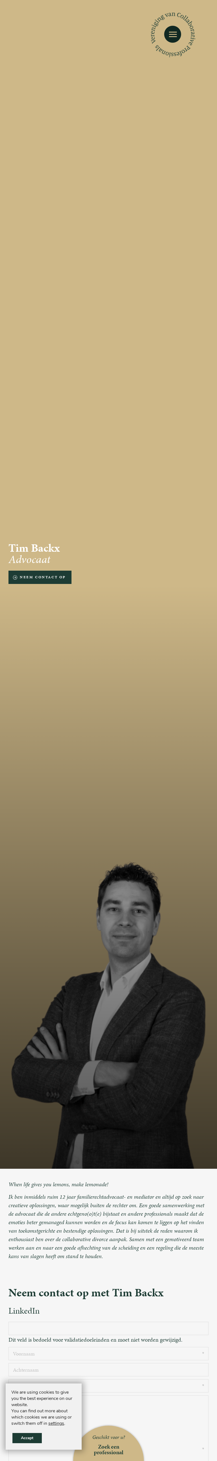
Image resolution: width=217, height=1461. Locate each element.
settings (56, 1423)
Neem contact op (43, 577)
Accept (27, 1438)
